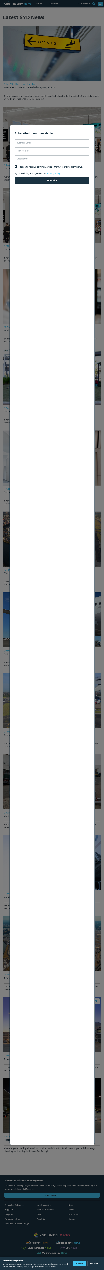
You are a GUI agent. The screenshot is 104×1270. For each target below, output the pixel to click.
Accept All (79, 1263)
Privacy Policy (53, 173)
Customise (94, 1263)
